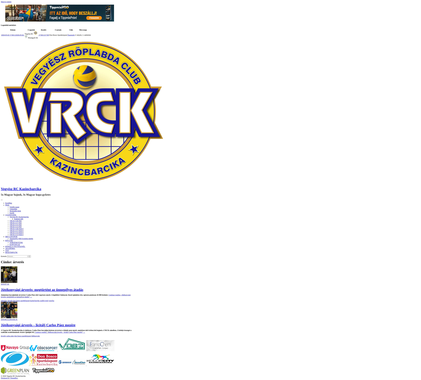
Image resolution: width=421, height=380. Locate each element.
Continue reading (60, 332)
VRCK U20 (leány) (16, 229)
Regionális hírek (15, 211)
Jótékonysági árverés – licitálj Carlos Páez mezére (38, 325)
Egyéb (12, 213)
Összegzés (71, 35)
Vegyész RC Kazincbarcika (21, 189)
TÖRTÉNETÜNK (16, 243)
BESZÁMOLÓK (11, 252)
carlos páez (10, 336)
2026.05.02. (12, 35)
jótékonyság (35, 336)
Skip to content (6, 2)
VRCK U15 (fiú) (16, 225)
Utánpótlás (13, 209)
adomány (4, 301)
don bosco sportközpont (21, 301)
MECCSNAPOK (11, 237)
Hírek (7, 205)
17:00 (43, 35)
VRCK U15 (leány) (16, 233)
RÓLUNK (9, 241)
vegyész (51, 301)
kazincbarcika (35, 301)
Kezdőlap (8, 203)
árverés (10, 301)
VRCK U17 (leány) (16, 231)
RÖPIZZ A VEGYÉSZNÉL (15, 246)
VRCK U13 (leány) (16, 235)
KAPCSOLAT (15, 245)
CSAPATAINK (10, 215)
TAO (7, 250)
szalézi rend (44, 301)
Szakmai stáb (18, 219)
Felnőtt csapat (14, 207)
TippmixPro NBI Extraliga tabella (21, 239)
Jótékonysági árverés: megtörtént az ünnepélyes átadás (42, 290)
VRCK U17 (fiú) (16, 223)
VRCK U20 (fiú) (16, 221)
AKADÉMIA (10, 248)
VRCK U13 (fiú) (16, 227)
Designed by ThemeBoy (9, 378)
